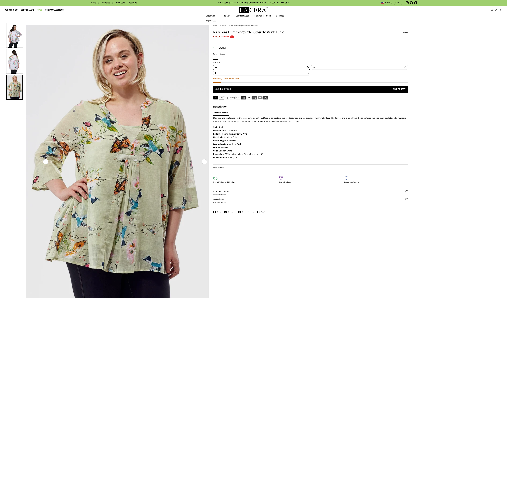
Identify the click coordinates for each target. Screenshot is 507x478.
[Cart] (500, 10)
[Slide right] (204, 161)
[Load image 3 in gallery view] (14, 87)
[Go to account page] (496, 10)
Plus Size (226, 16)
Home (215, 26)
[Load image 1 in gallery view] (14, 35)
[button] (492, 10)
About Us (94, 2)
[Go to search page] (492, 10)
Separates (211, 20)
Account (133, 2)
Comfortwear (242, 16)
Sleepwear (211, 16)
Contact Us (107, 2)
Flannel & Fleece (262, 16)
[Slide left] (45, 161)
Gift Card (120, 2)
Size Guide (222, 47)
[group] (221, 113)
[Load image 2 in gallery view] (14, 61)
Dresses (280, 16)
